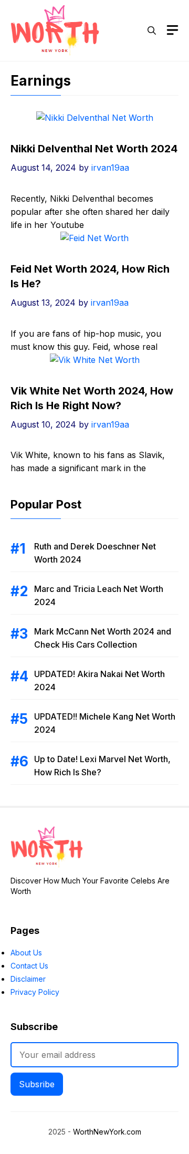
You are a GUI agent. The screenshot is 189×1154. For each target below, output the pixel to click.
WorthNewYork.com (107, 1131)
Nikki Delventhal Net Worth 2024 (93, 148)
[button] (151, 30)
